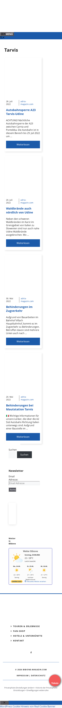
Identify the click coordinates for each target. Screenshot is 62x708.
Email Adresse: (13, 478)
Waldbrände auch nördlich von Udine (19, 210)
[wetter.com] (16, 582)
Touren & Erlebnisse (26, 626)
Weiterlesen (23, 144)
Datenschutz (38, 675)
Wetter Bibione (30, 551)
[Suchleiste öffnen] (2, 37)
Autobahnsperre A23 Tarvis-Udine (21, 112)
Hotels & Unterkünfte (27, 635)
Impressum (23, 675)
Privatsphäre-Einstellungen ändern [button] (19, 687)
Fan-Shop (19, 631)
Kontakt (18, 640)
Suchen (13, 449)
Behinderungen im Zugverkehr (19, 309)
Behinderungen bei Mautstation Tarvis (19, 407)
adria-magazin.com (26, 102)
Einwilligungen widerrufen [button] (38, 690)
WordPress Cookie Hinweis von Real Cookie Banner (27, 706)
